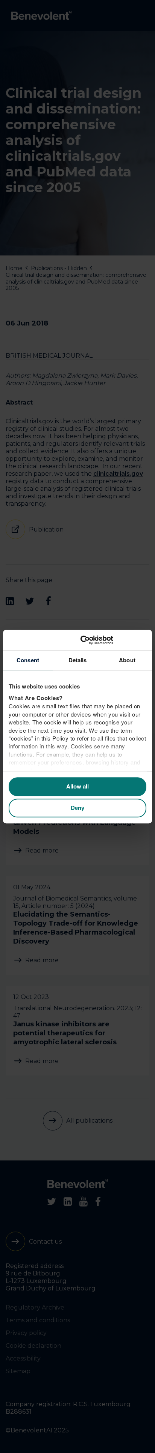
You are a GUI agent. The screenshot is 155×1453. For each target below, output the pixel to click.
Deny (77, 808)
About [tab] (127, 660)
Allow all (77, 786)
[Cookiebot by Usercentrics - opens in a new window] (113, 640)
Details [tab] (77, 660)
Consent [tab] (28, 660)
